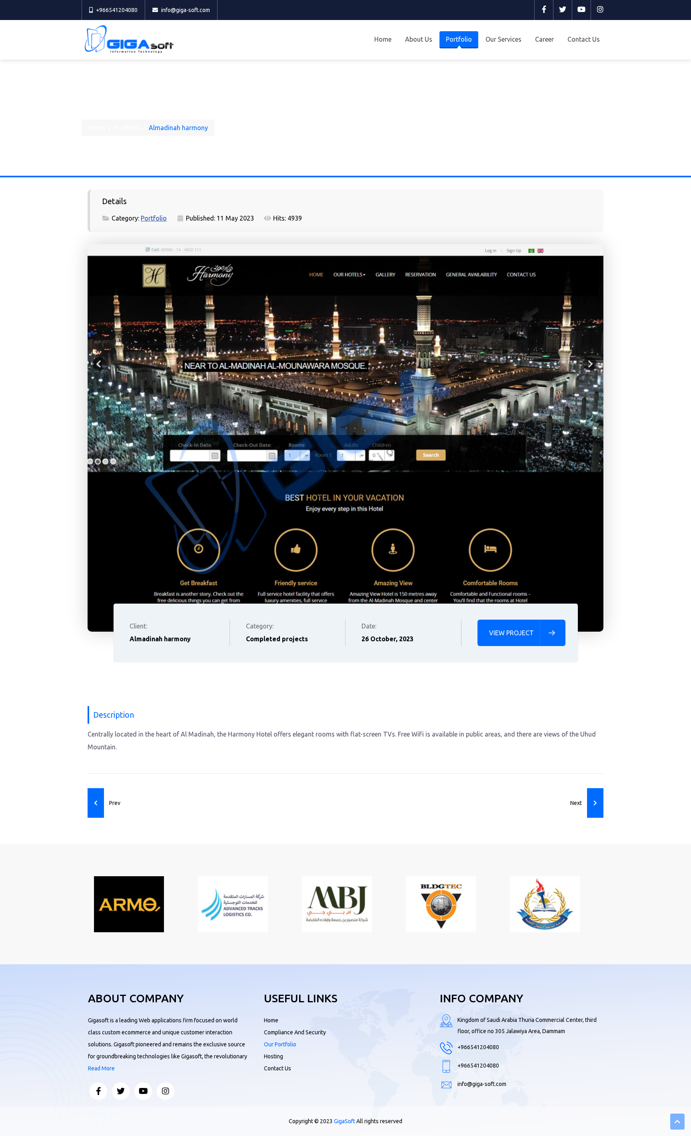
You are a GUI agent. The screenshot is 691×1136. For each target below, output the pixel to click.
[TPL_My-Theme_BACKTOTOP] (677, 1122)
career (544, 39)
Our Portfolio (280, 1044)
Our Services (503, 39)
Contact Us (583, 39)
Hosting (273, 1056)
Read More (101, 1068)
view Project (511, 632)
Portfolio (459, 39)
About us (418, 39)
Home (382, 39)
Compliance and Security (295, 1032)
